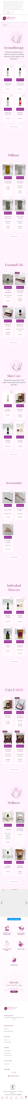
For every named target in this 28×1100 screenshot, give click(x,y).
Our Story (6, 1029)
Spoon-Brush (7, 509)
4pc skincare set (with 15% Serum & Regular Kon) (20, 717)
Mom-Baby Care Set (20, 410)
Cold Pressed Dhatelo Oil (7, 113)
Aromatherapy (7, 1042)
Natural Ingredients (8, 1031)
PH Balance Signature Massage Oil (20, 113)
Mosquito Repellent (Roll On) (8, 866)
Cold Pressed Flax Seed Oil (20, 84)
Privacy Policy (7, 1053)
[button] (11, 66)
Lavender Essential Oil (8, 291)
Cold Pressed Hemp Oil (7, 84)
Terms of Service (8, 1055)
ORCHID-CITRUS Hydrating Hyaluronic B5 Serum (7, 441)
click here (22, 9)
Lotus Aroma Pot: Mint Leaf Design (7, 217)
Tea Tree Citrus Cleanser (8, 646)
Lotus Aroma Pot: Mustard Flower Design (8, 182)
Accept (8, 12)
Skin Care (6, 1039)
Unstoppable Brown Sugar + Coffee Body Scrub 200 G (20, 829)
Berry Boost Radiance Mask (20, 646)
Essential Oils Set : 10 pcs (20, 291)
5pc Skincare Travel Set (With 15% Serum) (20, 750)
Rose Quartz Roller (20, 509)
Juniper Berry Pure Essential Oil (20, 325)
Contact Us (6, 1064)
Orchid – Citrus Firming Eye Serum (8, 410)
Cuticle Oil (8, 829)
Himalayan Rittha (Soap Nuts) (20, 866)
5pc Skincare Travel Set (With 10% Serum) (8, 750)
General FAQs (7, 1050)
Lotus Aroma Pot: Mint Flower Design (20, 217)
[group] (14, 903)
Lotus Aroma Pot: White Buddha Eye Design (20, 182)
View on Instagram (15, 919)
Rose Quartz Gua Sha (8, 541)
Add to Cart (8, 79)
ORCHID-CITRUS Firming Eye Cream (20, 441)
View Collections (14, 126)
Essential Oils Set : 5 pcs (7, 325)
